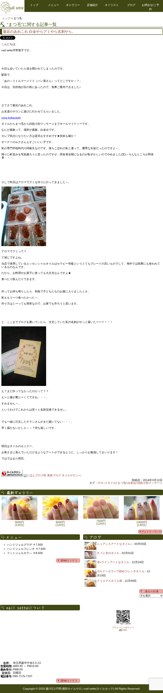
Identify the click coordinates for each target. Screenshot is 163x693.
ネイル (112, 482)
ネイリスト (112, 5)
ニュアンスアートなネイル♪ (114, 543)
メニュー (53, 5)
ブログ (131, 5)
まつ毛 (121, 482)
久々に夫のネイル (108, 553)
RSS (124, 630)
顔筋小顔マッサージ (149, 482)
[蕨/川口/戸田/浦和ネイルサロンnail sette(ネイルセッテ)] (12, 12)
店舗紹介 (92, 5)
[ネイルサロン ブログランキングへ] (12, 475)
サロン (102, 482)
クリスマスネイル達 (109, 580)
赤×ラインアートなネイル (113, 562)
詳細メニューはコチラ (68, 561)
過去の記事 (151, 591)
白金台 (131, 482)
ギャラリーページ (150, 532)
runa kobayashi (11, 117)
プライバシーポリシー (123, 627)
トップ (34, 5)
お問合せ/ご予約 (150, 7)
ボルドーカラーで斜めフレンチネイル (120, 571)
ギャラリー (73, 5)
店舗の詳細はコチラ (68, 681)
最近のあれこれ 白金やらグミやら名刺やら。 (39, 32)
